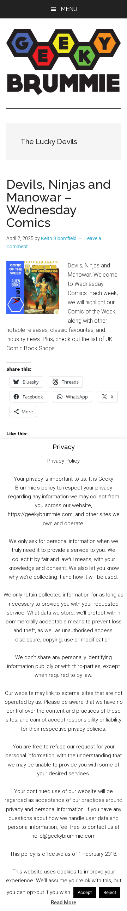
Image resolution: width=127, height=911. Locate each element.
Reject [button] (109, 892)
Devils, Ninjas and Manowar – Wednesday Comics (58, 203)
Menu (69, 9)
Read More (63, 902)
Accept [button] (85, 892)
